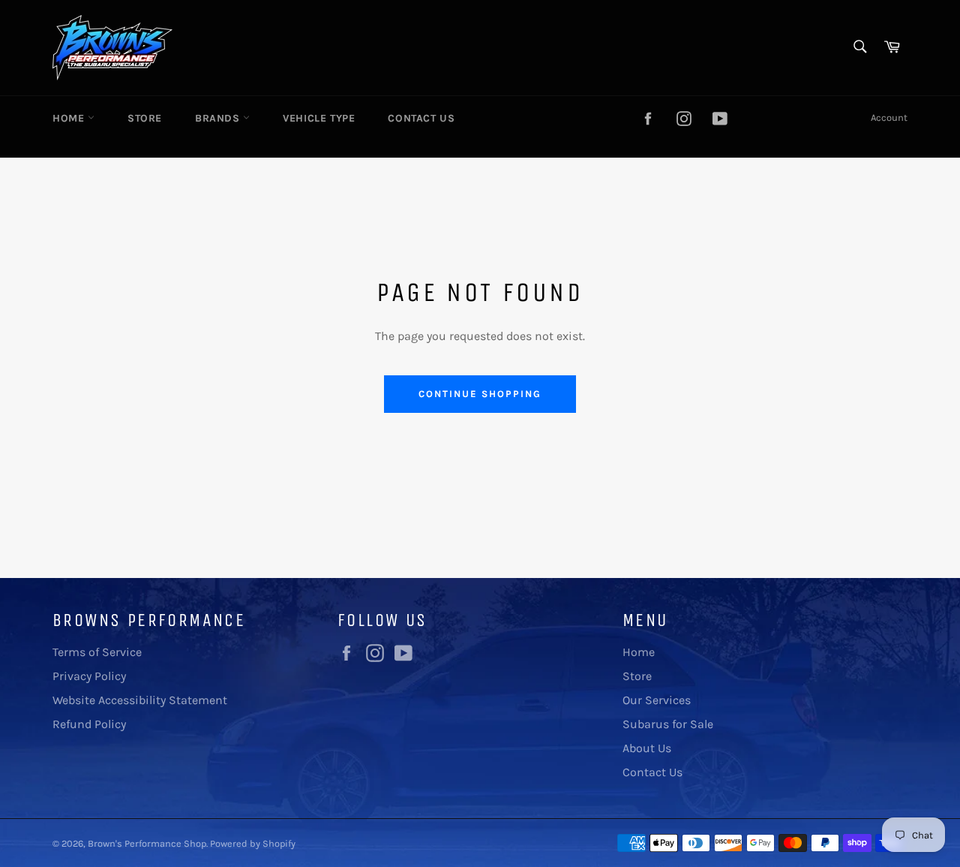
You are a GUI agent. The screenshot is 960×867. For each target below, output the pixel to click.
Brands (219, 118)
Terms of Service (97, 652)
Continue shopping (479, 393)
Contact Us (421, 118)
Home (70, 118)
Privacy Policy (89, 676)
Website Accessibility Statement (139, 700)
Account (889, 117)
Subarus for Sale (667, 724)
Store (145, 118)
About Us (646, 748)
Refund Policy (89, 724)
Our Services (656, 700)
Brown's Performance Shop (147, 843)
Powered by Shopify (253, 843)
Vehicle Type (319, 118)
